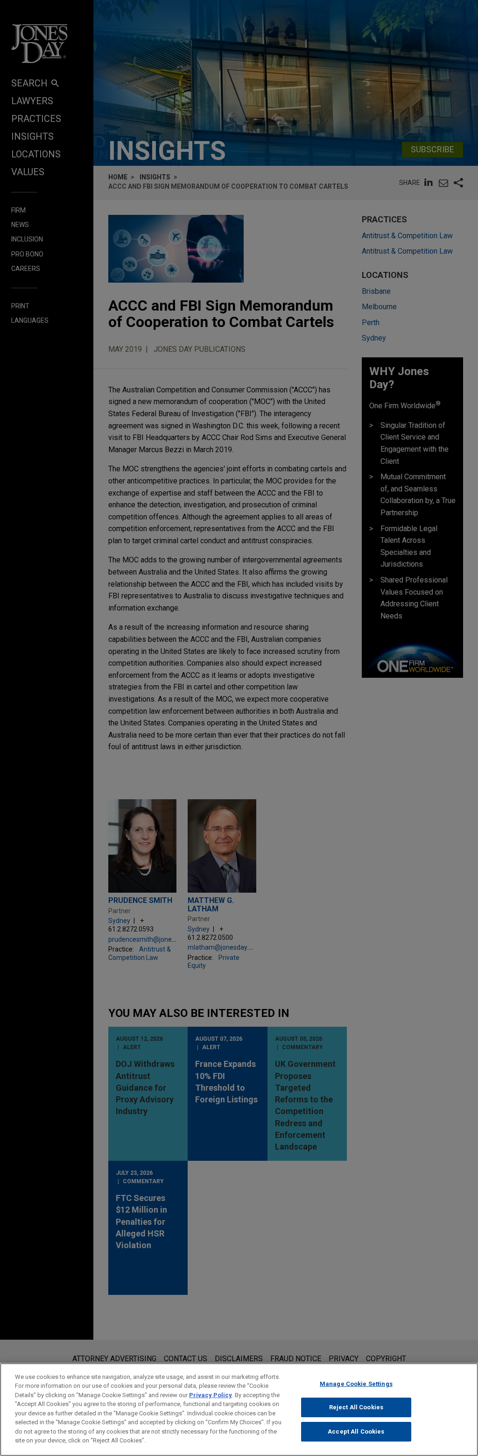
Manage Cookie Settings (356, 1383)
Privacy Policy (210, 1395)
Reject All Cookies (356, 1407)
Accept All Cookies (356, 1431)
